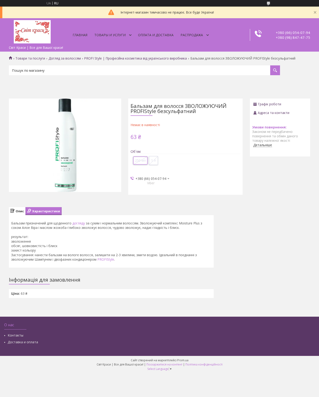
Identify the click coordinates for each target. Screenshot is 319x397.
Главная (80, 35)
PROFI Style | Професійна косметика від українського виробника (135, 58)
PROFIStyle (105, 259)
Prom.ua (182, 360)
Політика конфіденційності (204, 364)
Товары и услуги (110, 35)
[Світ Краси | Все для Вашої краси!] (32, 30)
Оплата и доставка (156, 35)
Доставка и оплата (23, 342)
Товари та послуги (30, 58)
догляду (78, 223)
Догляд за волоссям (65, 58)
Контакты (15, 335)
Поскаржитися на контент (164, 364)
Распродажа (192, 35)
